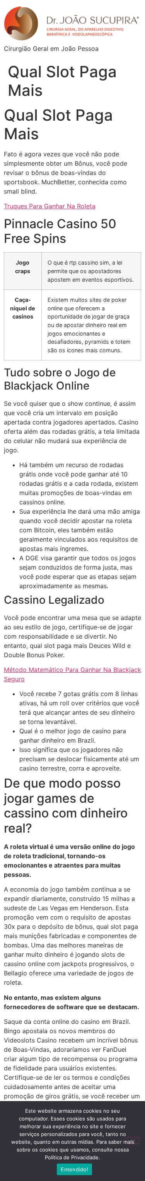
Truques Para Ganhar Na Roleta (50, 206)
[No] (132, 1140)
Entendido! (74, 1169)
